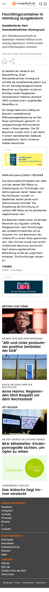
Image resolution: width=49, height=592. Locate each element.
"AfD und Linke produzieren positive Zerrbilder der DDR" (24, 346)
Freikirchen (7, 574)
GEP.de (5, 563)
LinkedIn (6, 529)
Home (4, 61)
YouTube (6, 514)
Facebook (6, 507)
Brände (5, 270)
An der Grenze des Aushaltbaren (23, 439)
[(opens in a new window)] (23, 159)
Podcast (5, 550)
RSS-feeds (7, 539)
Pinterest (6, 518)
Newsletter (7, 543)
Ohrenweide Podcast (15, 485)
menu (3, 4)
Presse (18, 583)
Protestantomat (10, 547)
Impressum (41, 583)
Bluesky (5, 521)
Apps (4, 554)
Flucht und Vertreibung (30, 54)
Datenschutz (28, 583)
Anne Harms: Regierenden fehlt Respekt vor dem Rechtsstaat (23, 395)
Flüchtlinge (17, 270)
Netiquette (8, 583)
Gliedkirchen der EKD (13, 570)
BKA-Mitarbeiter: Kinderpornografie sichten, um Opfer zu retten (24, 447)
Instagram (7, 510)
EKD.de (5, 567)
